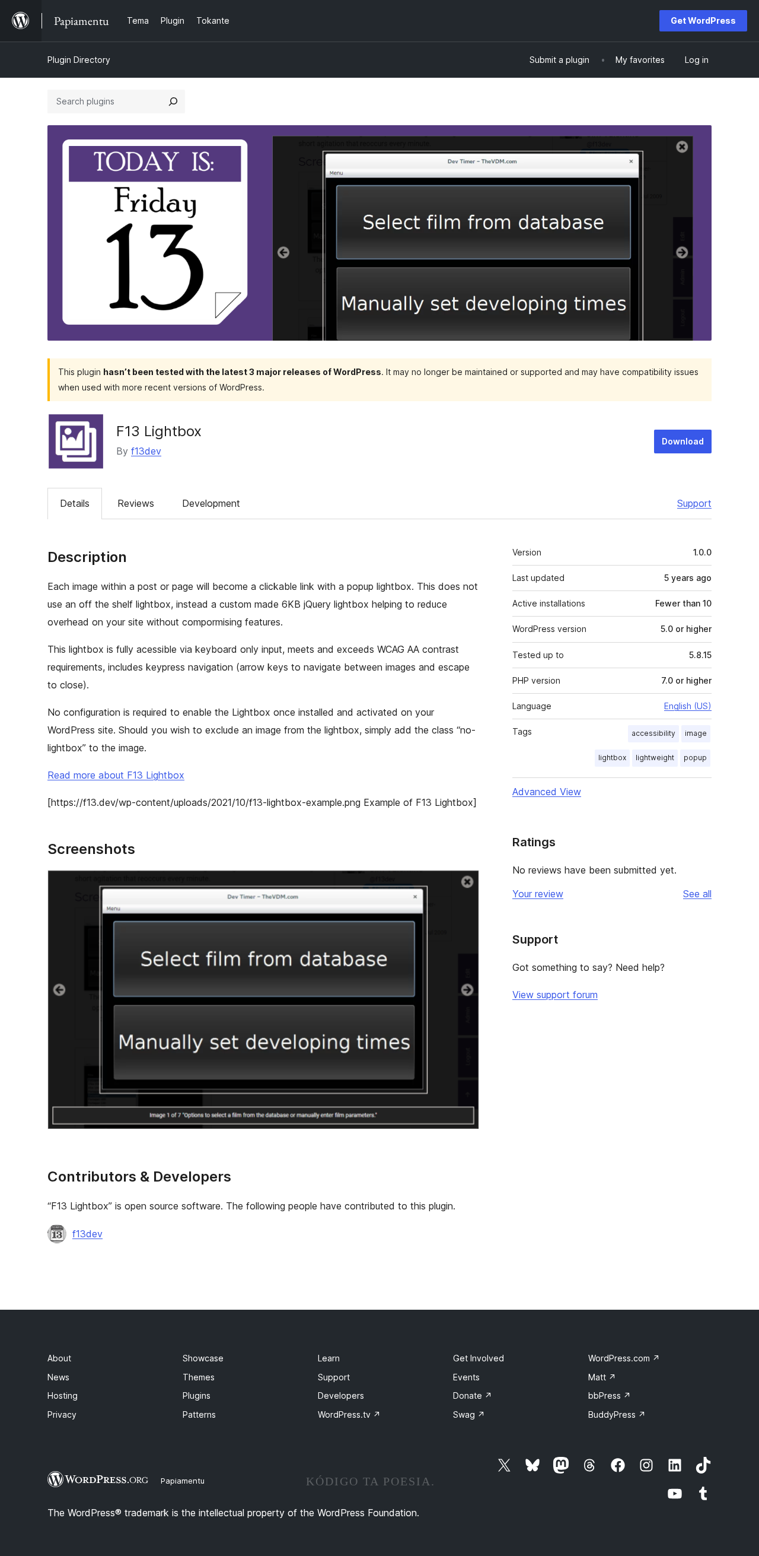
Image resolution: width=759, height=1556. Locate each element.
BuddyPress (617, 1414)
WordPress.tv (349, 1414)
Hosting (62, 1395)
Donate (472, 1395)
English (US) (688, 706)
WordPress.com (624, 1358)
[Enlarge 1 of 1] (463, 886)
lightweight (655, 757)
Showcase (203, 1358)
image (696, 733)
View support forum (555, 995)
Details (75, 503)
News (58, 1377)
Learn (329, 1358)
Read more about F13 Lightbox (115, 775)
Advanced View (546, 792)
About (59, 1358)
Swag (469, 1414)
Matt (602, 1377)
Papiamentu (183, 1480)
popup (695, 757)
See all (697, 894)
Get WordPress (703, 20)
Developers (341, 1395)
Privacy (61, 1414)
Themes (199, 1377)
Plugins (197, 1395)
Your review (537, 894)
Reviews (135, 503)
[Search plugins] (173, 101)
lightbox (612, 757)
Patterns (199, 1414)
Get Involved (478, 1358)
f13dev (146, 451)
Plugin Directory (78, 60)
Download (683, 441)
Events (466, 1377)
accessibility (653, 733)
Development (211, 503)
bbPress (609, 1395)
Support (694, 503)
